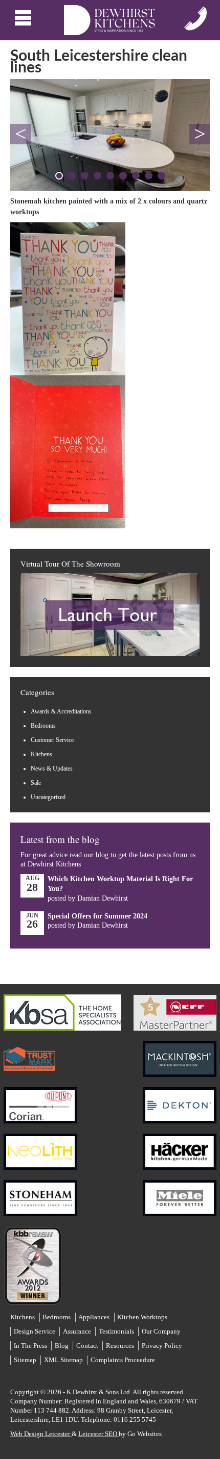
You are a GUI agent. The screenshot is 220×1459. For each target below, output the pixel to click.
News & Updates (52, 768)
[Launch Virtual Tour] (110, 654)
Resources (120, 1345)
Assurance (77, 1331)
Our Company (161, 1331)
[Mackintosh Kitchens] (179, 1054)
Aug (32, 884)
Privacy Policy (162, 1345)
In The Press (30, 1345)
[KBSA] (62, 1007)
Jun (32, 921)
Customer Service (52, 740)
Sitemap (25, 1360)
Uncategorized (48, 797)
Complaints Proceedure (123, 1360)
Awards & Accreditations (61, 711)
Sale (36, 782)
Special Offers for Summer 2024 (97, 916)
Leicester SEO (98, 1434)
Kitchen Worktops (142, 1317)
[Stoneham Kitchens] (40, 1193)
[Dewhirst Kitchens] (110, 20)
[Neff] (175, 1008)
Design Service (34, 1331)
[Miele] (179, 1193)
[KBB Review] (32, 1260)
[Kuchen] (179, 1146)
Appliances (93, 1317)
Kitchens (41, 754)
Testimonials (116, 1331)
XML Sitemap (63, 1360)
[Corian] (40, 1100)
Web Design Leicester (41, 1434)
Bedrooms (43, 725)
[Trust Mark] (29, 1054)
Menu (24, 18)
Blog (62, 1345)
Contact (87, 1345)
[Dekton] (179, 1100)
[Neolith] (40, 1146)
